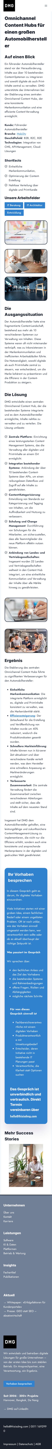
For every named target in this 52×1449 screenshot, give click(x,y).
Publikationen (11, 1277)
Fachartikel (9, 1272)
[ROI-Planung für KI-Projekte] (26, 1165)
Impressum (9, 1444)
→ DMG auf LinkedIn (15, 1409)
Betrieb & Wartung (14, 1253)
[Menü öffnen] (46, 5)
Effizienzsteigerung (22, 716)
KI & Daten (9, 1244)
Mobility (21, 134)
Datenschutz (26, 1444)
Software (8, 1240)
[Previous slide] (7, 1165)
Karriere (8, 1221)
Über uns (8, 1212)
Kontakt (7, 1217)
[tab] (20, 1189)
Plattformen (9, 1249)
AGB (38, 1444)
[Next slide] (44, 1165)
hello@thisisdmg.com (15, 1426)
